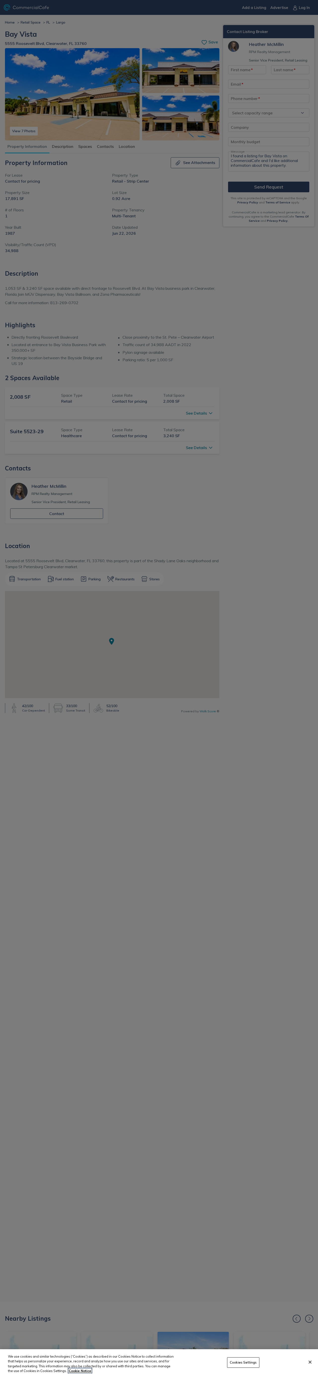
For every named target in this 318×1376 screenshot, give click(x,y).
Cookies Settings (243, 1362)
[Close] (310, 1362)
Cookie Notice (80, 1371)
